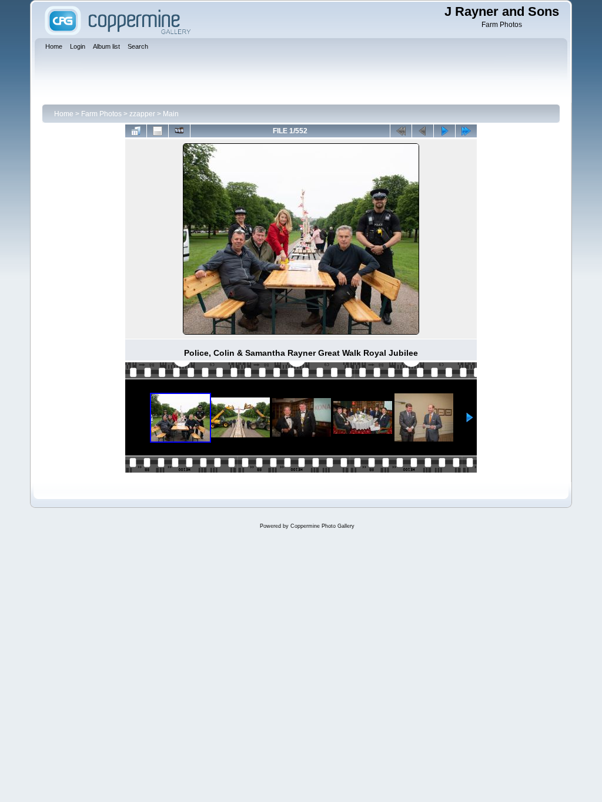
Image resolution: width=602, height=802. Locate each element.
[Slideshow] (179, 130)
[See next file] (444, 130)
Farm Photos (101, 114)
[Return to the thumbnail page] (135, 130)
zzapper (142, 114)
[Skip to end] (466, 130)
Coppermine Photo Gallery (322, 526)
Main (171, 114)
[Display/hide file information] (157, 130)
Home (63, 114)
